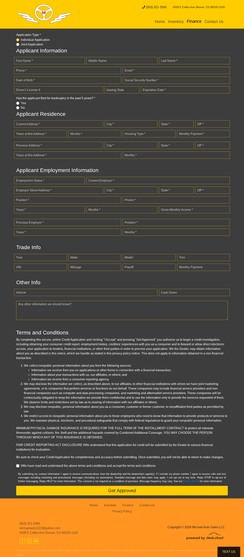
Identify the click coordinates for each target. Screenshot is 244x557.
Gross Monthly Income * (177, 209)
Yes (23, 103)
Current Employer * (101, 180)
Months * (76, 133)
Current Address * (28, 124)
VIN (18, 267)
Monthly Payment (190, 267)
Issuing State (115, 90)
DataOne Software (79, 550)
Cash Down (169, 292)
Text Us (228, 551)
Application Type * (28, 34)
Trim (182, 257)
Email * (129, 70)
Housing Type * (135, 133)
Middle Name (97, 60)
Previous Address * (29, 145)
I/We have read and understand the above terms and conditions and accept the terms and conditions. (88, 465)
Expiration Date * (154, 90)
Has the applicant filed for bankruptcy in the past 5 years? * (55, 98)
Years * (21, 209)
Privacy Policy (191, 481)
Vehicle (21, 292)
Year (19, 257)
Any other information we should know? (44, 304)
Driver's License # (28, 90)
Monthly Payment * (191, 133)
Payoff (129, 267)
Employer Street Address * (33, 190)
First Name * (24, 60)
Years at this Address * (31, 133)
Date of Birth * (25, 80)
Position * (22, 200)
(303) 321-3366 (156, 7)
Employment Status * (30, 180)
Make (74, 257)
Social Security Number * (142, 80)
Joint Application (32, 44)
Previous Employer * (30, 222)
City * (110, 124)
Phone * (21, 70)
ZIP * (200, 124)
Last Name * (169, 60)
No (23, 107)
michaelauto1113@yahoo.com (39, 528)
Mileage (75, 267)
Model (129, 257)
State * (165, 124)
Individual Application (35, 39)
